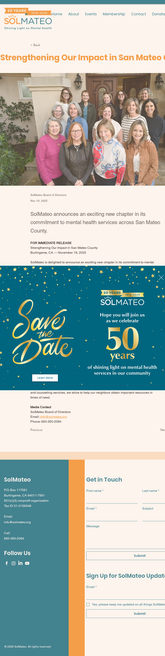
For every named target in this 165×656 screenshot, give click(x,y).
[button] (161, 277)
